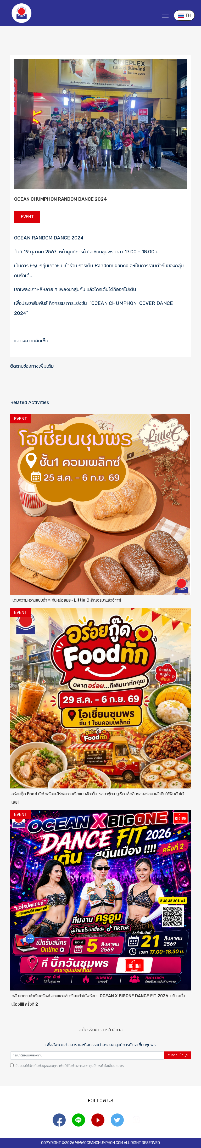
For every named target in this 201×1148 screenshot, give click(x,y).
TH (187, 15)
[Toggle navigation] (168, 17)
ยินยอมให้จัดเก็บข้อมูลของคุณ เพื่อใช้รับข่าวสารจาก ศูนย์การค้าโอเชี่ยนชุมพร (69, 1066)
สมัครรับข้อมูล (178, 1055)
